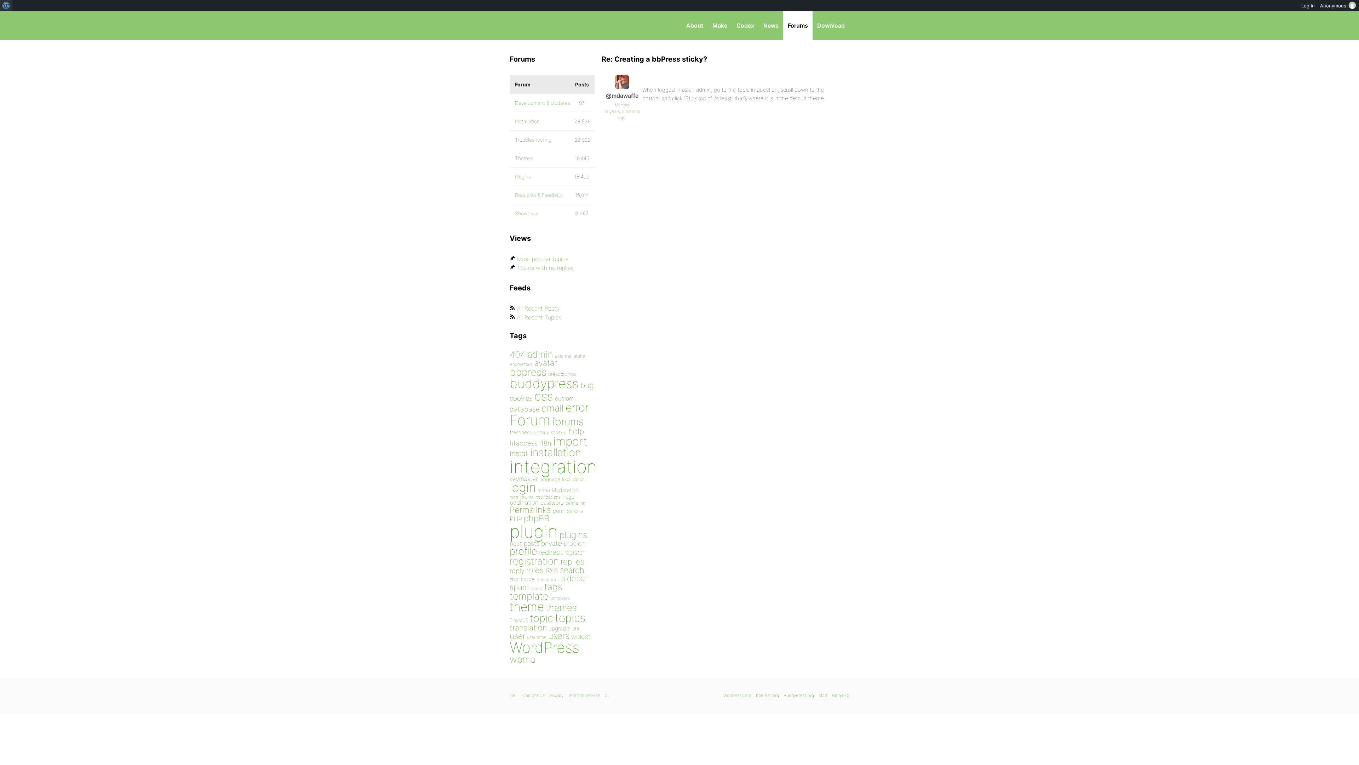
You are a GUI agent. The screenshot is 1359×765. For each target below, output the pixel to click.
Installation (527, 121)
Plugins (523, 177)
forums (568, 421)
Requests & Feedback (539, 195)
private (551, 543)
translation (528, 627)
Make (719, 25)
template (529, 596)
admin (540, 354)
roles (535, 570)
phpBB (536, 518)
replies (572, 561)
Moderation (565, 490)
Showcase (527, 213)
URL (576, 628)
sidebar (574, 578)
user (517, 636)
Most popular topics (542, 258)
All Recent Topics (539, 317)
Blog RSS (840, 695)
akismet (563, 356)
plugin (534, 531)
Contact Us (533, 695)
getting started (550, 432)
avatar (545, 363)
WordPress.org (737, 695)
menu (544, 490)
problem (575, 543)
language (549, 479)
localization (573, 479)
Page (568, 496)
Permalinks (530, 510)
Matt (823, 695)
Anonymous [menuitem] (1333, 5)
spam (519, 587)
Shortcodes (548, 579)
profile (523, 551)
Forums (798, 25)
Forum (530, 420)
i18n (545, 443)
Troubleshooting (533, 140)
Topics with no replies (545, 267)
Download (831, 25)
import (570, 441)
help (576, 431)
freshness (521, 432)
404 (518, 354)
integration (553, 466)
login (523, 487)
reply (517, 571)
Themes (524, 158)
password (552, 502)
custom (564, 398)
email (552, 408)
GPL (514, 695)
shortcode (522, 579)
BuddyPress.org (799, 695)
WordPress (544, 647)
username (536, 637)
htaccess (524, 443)
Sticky (537, 588)
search (572, 570)
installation (555, 452)
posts (531, 543)
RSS (551, 570)
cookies (521, 398)
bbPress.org (546, 25)
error (577, 407)
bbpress (528, 372)
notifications (548, 497)
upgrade (559, 628)
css (543, 396)
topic (541, 618)
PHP (516, 519)
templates (560, 598)
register (574, 552)
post (516, 543)
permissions (568, 510)
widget (580, 636)
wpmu (522, 659)
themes (561, 607)
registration (534, 561)
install (519, 453)
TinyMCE (519, 620)
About (694, 25)
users (558, 635)
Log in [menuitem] (1308, 5)
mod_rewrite (522, 497)
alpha (579, 356)
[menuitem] (6, 5)
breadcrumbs (562, 374)
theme (527, 607)
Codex (745, 25)
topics (570, 618)
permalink (575, 503)
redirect (551, 552)
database (525, 409)
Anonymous (521, 364)
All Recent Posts (538, 308)
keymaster (524, 478)
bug (587, 385)
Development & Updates (542, 103)
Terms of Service (584, 695)
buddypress (544, 383)
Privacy (556, 695)
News (771, 25)
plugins (573, 534)
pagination (524, 502)
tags (553, 586)
